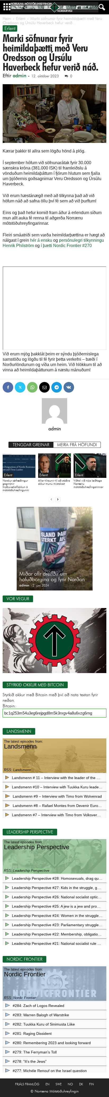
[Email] (44, 387)
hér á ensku (41, 240)
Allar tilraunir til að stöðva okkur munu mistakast (54, 482)
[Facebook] (8, 387)
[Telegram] (56, 387)
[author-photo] (54, 411)
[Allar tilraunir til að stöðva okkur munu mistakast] (54, 465)
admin (19, 76)
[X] (20, 387)
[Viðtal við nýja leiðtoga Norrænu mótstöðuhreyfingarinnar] (90, 465)
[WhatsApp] (32, 387)
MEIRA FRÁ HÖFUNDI (77, 444)
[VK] (68, 387)
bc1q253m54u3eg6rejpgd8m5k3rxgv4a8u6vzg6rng (48, 713)
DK (81, 1084)
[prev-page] (51, 499)
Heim (7, 18)
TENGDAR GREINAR (31, 444)
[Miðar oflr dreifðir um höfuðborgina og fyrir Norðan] (55, 551)
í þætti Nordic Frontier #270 (66, 245)
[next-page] (57, 499)
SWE (59, 1084)
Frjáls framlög (27, 1084)
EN (47, 1084)
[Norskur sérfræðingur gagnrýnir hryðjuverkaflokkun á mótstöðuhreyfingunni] (19, 465)
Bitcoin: (9, 705)
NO (70, 1084)
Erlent (20, 18)
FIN (91, 1084)
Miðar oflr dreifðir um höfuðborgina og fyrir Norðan (52, 576)
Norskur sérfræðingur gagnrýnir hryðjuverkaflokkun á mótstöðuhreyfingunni (16, 485)
